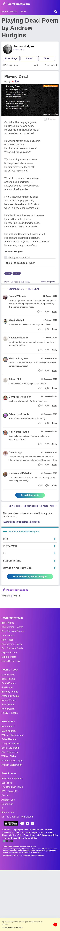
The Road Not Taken (12, 787)
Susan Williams (17, 296)
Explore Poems (9, 652)
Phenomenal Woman (12, 778)
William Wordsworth (11, 765)
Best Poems (7, 623)
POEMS (5, 595)
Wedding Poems (10, 696)
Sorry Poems (8, 704)
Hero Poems (7, 709)
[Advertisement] (30, 900)
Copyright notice (20, 830)
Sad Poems (7, 687)
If (2, 808)
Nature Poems (8, 700)
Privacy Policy (10, 838)
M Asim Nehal (16, 320)
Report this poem (47, 282)
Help (28, 832)
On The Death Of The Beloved (17, 816)
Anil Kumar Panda (19, 432)
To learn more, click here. (12, 927)
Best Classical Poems (12, 631)
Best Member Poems (12, 627)
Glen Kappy (15, 452)
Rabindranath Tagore (12, 760)
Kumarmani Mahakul (20, 473)
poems (16, 273)
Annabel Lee (8, 800)
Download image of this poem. (17, 282)
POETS (17, 595)
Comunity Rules (50, 835)
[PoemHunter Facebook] (22, 823)
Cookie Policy (36, 830)
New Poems (7, 635)
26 (41, 312)
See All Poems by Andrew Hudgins (30, 576)
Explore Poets (8, 657)
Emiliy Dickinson (10, 748)
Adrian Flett (15, 379)
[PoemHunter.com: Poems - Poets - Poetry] (15, 4)
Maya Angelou (8, 731)
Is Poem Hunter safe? (31, 835)
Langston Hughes (10, 743)
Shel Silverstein (9, 752)
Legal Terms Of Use (28, 838)
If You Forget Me (9, 791)
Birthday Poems (9, 691)
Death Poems (8, 683)
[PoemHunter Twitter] (27, 823)
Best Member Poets (11, 644)
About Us (6, 830)
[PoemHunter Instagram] (32, 823)
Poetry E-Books (9, 713)
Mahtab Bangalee (18, 358)
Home (4, 11)
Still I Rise (6, 783)
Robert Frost (7, 726)
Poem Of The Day (10, 661)
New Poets (7, 640)
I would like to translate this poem (21, 522)
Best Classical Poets (12, 648)
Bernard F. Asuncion (20, 397)
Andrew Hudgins (23, 46)
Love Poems (7, 674)
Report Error (37, 832)
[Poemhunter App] (11, 823)
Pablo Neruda (8, 739)
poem (8, 273)
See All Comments (30, 495)
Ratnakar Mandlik (18, 337)
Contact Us (18, 832)
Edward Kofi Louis (19, 414)
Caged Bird (7, 804)
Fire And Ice (7, 812)
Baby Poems (8, 679)
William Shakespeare (12, 735)
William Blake (8, 756)
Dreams (5, 795)
